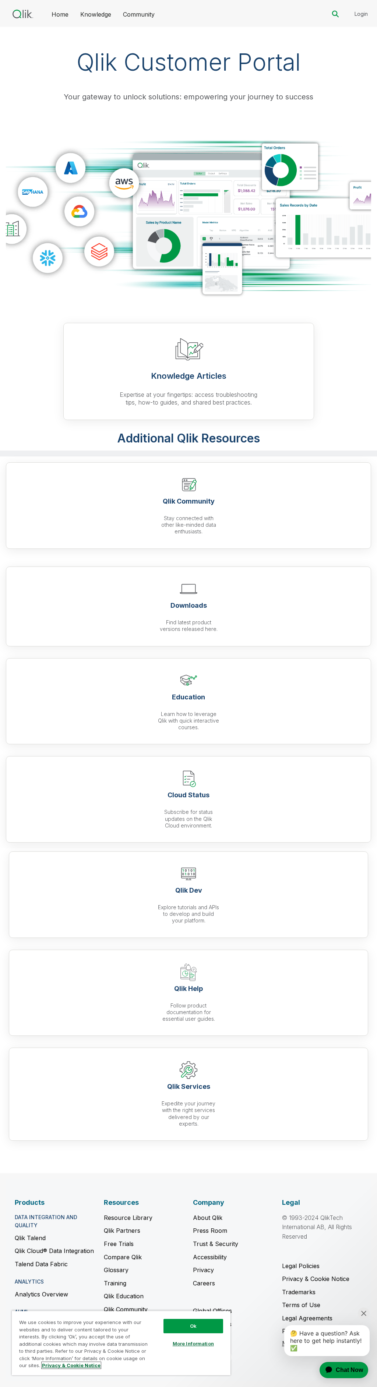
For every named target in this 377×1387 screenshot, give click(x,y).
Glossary (116, 1270)
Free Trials (119, 1243)
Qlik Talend (30, 1238)
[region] (121, 1342)
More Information (193, 1344)
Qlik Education (124, 1296)
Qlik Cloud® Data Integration (54, 1250)
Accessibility (210, 1257)
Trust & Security (215, 1243)
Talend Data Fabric (41, 1264)
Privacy (203, 1270)
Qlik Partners (122, 1230)
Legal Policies (301, 1266)
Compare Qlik (123, 1257)
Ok (193, 1326)
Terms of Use (301, 1305)
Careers (204, 1283)
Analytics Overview (41, 1294)
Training (115, 1283)
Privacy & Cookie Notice (315, 1278)
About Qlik (207, 1217)
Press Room (210, 1230)
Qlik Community (126, 1309)
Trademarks (299, 1292)
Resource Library (128, 1217)
